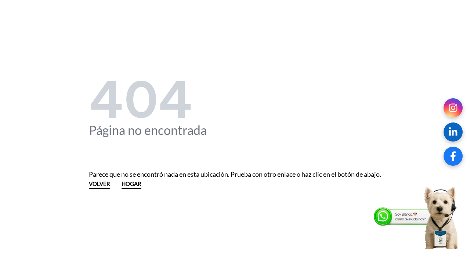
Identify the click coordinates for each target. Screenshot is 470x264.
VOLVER (99, 184)
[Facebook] (453, 156)
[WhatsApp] (417, 218)
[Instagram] (453, 107)
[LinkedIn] (453, 132)
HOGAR (131, 184)
